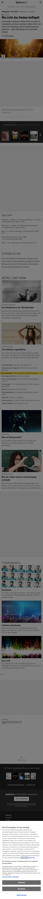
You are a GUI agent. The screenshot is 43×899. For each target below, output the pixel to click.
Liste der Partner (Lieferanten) (10, 877)
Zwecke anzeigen (21, 895)
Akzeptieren (21, 882)
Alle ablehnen (21, 889)
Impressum (32, 858)
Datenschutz (24, 858)
